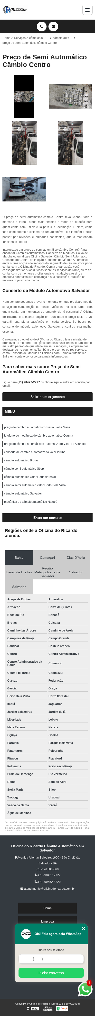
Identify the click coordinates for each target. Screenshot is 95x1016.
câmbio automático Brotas (21, 460)
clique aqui (52, 382)
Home (47, 908)
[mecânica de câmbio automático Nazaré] (71, 143)
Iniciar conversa (51, 973)
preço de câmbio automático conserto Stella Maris (37, 427)
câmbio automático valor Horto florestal (30, 477)
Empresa (47, 921)
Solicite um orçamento (47, 397)
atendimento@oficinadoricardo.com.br (49, 888)
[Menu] (87, 9)
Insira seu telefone (51, 950)
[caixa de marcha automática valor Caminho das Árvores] (24, 189)
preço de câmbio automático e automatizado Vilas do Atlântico (45, 444)
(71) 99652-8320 (49, 882)
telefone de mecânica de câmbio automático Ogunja (38, 435)
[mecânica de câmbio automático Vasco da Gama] (24, 143)
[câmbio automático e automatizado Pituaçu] (24, 97)
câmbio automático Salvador (23, 493)
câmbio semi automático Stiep (24, 468)
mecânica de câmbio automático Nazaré (30, 501)
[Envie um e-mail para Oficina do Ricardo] (53, 26)
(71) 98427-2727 (29, 382)
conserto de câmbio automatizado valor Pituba (35, 452)
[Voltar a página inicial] (15, 10)
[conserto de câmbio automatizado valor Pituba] (71, 97)
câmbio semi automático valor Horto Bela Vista (35, 485)
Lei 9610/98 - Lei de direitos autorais (27, 830)
